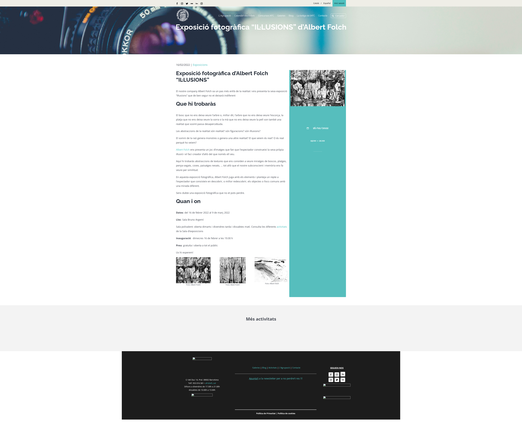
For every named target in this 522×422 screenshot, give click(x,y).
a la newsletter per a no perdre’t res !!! (275, 378)
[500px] (343, 374)
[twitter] (337, 380)
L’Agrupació (284, 367)
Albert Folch (183, 149)
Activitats (272, 367)
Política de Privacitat (266, 413)
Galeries (256, 367)
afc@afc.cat (210, 383)
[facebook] (331, 374)
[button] (338, 15)
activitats (282, 226)
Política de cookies (286, 413)
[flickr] (343, 380)
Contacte (296, 367)
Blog (264, 367)
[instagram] (337, 374)
